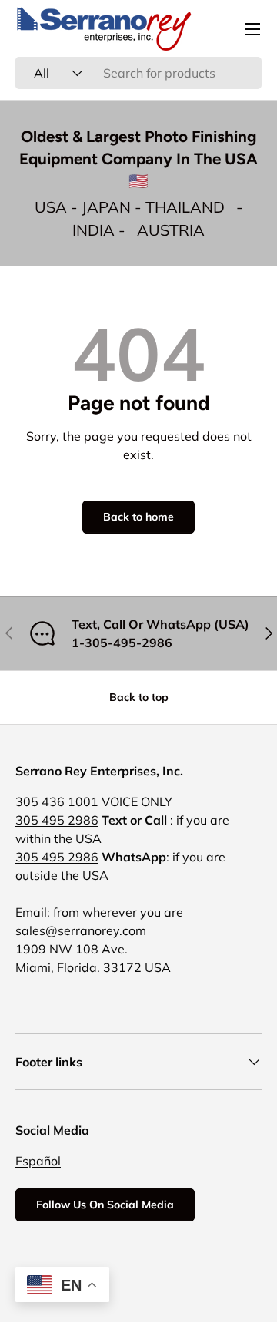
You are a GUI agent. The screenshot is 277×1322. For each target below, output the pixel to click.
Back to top (139, 697)
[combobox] (138, 73)
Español (38, 1160)
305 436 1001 (56, 801)
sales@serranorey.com (80, 930)
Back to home (138, 517)
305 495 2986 (56, 820)
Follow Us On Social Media (105, 1204)
